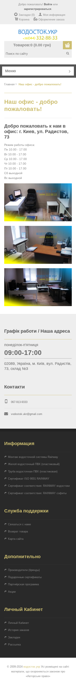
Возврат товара (18, 531)
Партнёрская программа (23, 584)
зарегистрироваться (37, 9)
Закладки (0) (27, 14)
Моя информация (54, 14)
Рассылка (14, 644)
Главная (9, 84)
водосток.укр (31, 666)
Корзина (24, 19)
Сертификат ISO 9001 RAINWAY (28, 478)
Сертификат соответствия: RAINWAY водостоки (39, 485)
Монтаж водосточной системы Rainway (33, 457)
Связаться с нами (19, 524)
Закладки (14, 637)
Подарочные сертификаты (25, 577)
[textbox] (39, 53)
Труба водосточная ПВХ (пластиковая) (32, 471)
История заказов (18, 630)
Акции (12, 591)
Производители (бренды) (24, 570)
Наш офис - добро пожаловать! (40, 84)
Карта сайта (15, 538)
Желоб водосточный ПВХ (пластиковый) (34, 464)
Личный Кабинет (18, 622)
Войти (48, 4)
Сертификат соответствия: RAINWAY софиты (37, 493)
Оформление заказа (51, 19)
